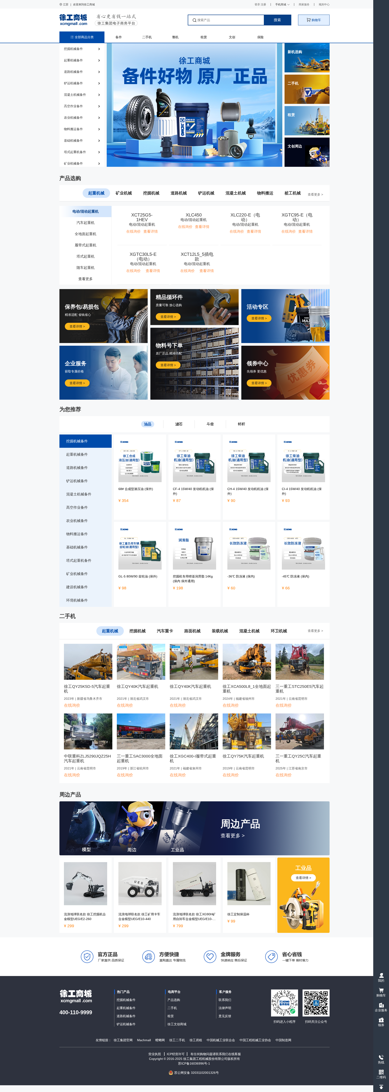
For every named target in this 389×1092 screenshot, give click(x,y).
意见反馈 (225, 1016)
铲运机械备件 (126, 1024)
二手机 (147, 37)
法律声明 (225, 1008)
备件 (118, 37)
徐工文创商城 (176, 1024)
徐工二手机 (177, 1040)
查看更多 (85, 279)
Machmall (144, 1040)
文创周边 (295, 146)
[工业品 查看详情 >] (303, 895)
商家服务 (304, 4)
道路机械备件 (126, 1016)
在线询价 (72, 705)
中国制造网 (283, 1040)
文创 (232, 37)
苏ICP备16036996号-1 (194, 1063)
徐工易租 (196, 1040)
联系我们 (225, 1000)
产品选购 (173, 1000)
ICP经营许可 (176, 1054)
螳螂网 (160, 1040)
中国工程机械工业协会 (255, 1040)
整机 (175, 37)
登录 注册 (260, 4)
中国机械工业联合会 (221, 1040)
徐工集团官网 (123, 1040)
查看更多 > (315, 194)
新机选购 (295, 52)
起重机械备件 (126, 1008)
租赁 (204, 37)
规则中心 (324, 4)
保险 (260, 37)
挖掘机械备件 (126, 1000)
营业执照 (154, 1054)
